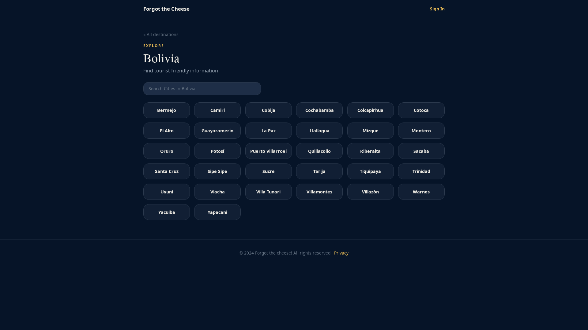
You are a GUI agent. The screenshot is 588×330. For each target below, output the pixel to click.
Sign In (437, 9)
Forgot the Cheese (166, 8)
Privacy (341, 253)
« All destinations (161, 34)
